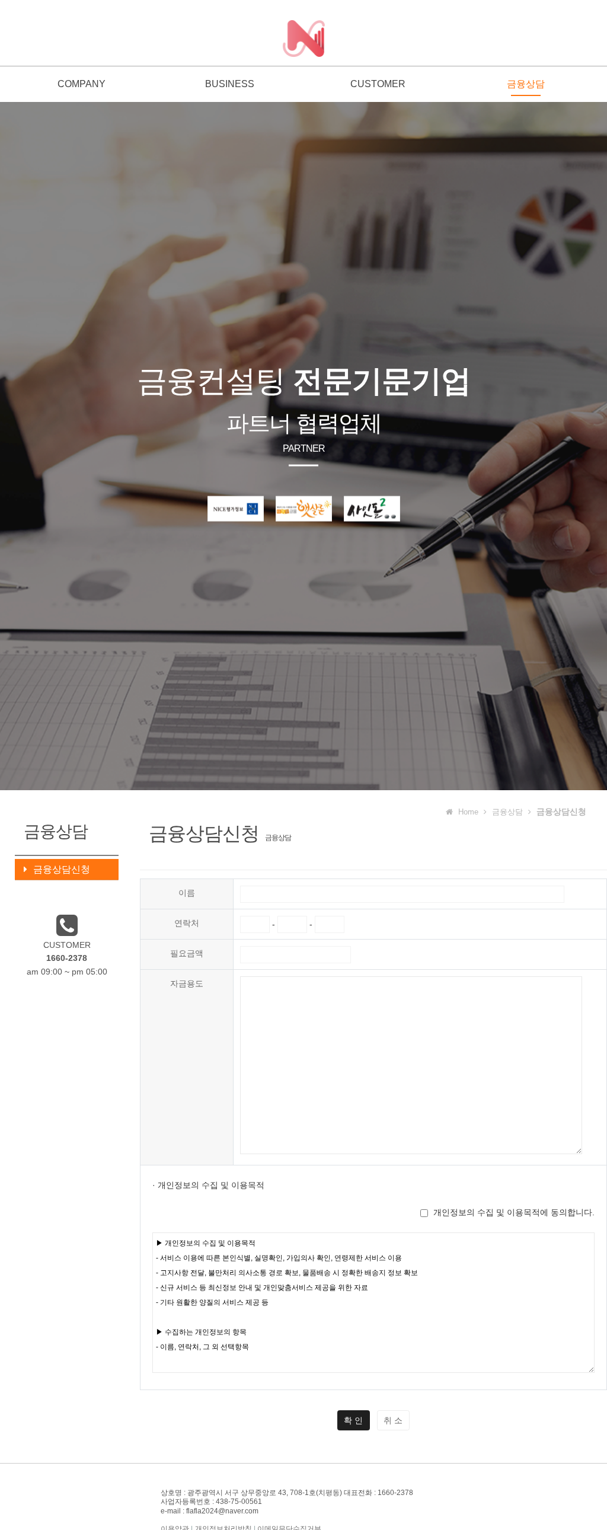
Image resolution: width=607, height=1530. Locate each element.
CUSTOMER (377, 84)
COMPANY (81, 84)
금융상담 (526, 84)
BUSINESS (229, 84)
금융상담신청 (61, 869)
